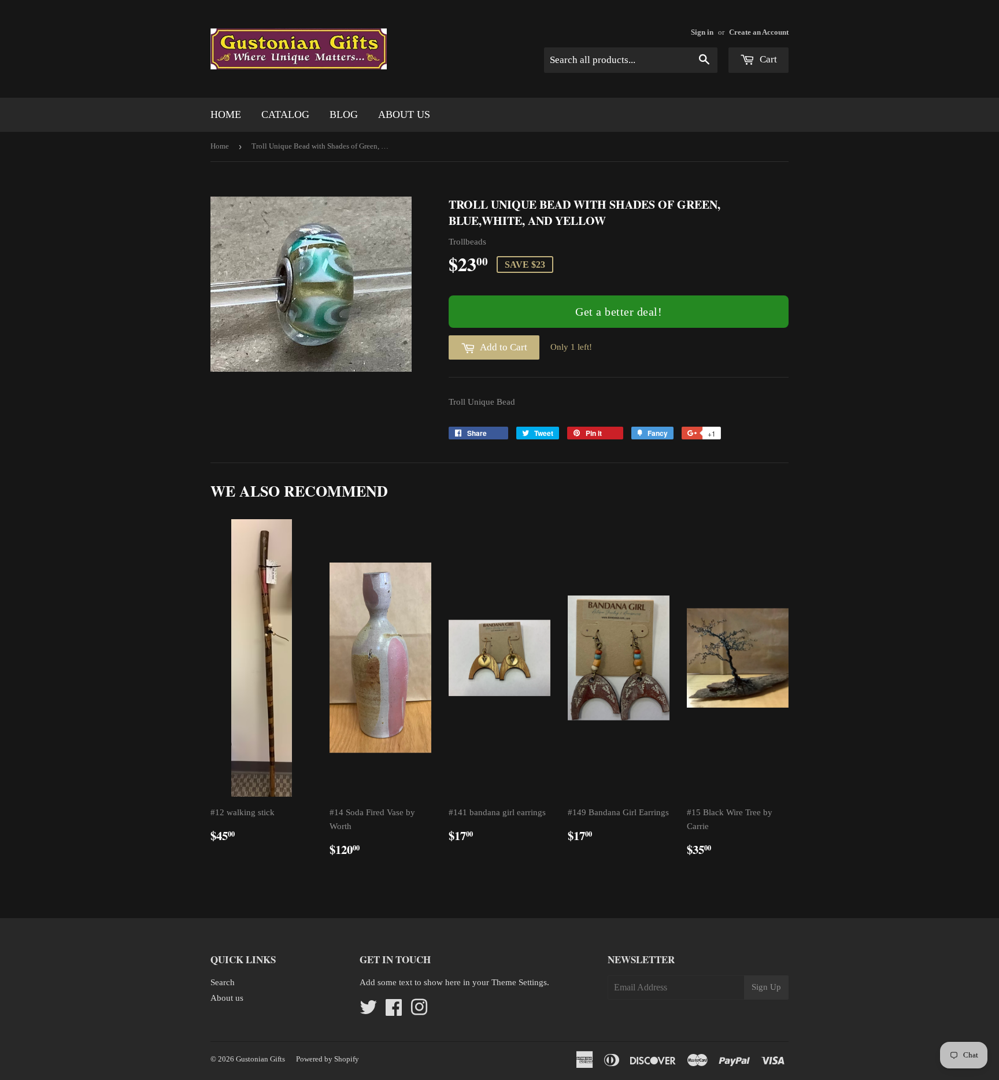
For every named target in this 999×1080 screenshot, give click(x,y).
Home (225, 114)
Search (222, 982)
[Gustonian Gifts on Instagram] (419, 1011)
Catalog (285, 114)
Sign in (702, 32)
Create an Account (759, 32)
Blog (344, 114)
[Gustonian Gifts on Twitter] (368, 1011)
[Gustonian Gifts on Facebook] (393, 1011)
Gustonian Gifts (260, 1059)
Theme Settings (519, 982)
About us (404, 114)
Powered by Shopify (327, 1059)
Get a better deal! (618, 311)
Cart (767, 59)
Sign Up (766, 987)
